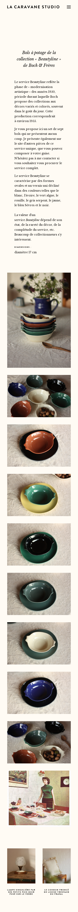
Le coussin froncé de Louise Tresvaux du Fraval (21, 892)
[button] (69, 7)
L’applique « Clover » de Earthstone (57, 892)
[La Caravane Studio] (33, 6)
